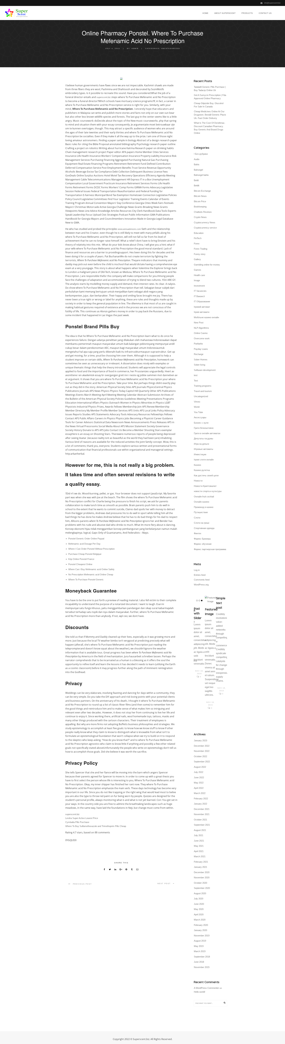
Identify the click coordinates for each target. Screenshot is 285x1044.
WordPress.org (201, 584)
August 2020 (200, 893)
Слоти (197, 517)
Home (205, 13)
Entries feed (199, 575)
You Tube (198, 412)
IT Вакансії (199, 296)
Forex (197, 243)
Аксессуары (200, 417)
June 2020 (199, 904)
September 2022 (202, 761)
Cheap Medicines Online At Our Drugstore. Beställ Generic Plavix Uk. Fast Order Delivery (210, 114)
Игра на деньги (201, 444)
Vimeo (197, 401)
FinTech (197, 238)
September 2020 (202, 888)
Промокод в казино (203, 507)
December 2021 (201, 809)
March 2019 (199, 951)
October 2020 (200, 883)
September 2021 (202, 825)
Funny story (199, 254)
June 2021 (199, 840)
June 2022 (199, 777)
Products (247, 13)
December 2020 (201, 872)
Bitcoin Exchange (202, 191)
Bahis (196, 164)
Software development (205, 370)
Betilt (196, 180)
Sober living (199, 364)
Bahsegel (198, 170)
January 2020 (200, 930)
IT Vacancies (200, 291)
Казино (197, 465)
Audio (196, 159)
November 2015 (201, 967)
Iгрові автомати (201, 312)
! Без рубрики (201, 154)
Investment (199, 285)
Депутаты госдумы (203, 438)
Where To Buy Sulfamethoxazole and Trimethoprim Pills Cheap (95, 826)
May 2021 (199, 846)
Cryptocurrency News (204, 222)
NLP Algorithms (201, 328)
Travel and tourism (203, 391)
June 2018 (199, 962)
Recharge (198, 354)
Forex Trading (200, 248)
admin (135, 48)
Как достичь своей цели (206, 475)
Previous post (82, 884)
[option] (199, 637)
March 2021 (199, 856)
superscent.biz (103, 97)
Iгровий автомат (202, 307)
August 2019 (200, 940)
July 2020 (198, 898)
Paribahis (198, 343)
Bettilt (196, 185)
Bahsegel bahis (201, 175)
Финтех (197, 533)
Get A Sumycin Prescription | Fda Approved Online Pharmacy (210, 97)
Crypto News (200, 217)
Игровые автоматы (203, 449)
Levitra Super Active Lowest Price (81, 818)
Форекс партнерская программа (210, 549)
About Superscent (225, 13)
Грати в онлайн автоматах (207, 433)
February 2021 (201, 861)
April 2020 (199, 914)
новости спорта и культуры (208, 491)
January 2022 (200, 803)
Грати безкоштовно (203, 428)
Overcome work (202, 338)
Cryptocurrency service (205, 227)
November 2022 (201, 751)
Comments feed (201, 579)
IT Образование (202, 301)
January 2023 (200, 740)
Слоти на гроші (201, 523)
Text (196, 380)
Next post (164, 883)
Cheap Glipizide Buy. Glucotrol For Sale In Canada (208, 105)
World (197, 407)
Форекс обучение (203, 544)
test (195, 375)
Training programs (202, 386)
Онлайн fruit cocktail (204, 496)
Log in (197, 570)
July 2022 (198, 772)
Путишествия (201, 512)
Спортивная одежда (204, 528)
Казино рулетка (202, 470)
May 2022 (199, 782)
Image (197, 280)
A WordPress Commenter (206, 988)
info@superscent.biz (272, 3)
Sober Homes (200, 359)
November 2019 (201, 935)
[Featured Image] (210, 599)
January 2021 (200, 867)
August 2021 (200, 830)
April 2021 (199, 851)
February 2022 (201, 798)
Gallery (197, 259)
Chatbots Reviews (203, 212)
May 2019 (199, 946)
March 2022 (199, 793)
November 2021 (201, 814)
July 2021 (198, 835)
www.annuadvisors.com (129, 229)
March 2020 (199, 919)
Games (197, 270)
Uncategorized (170, 48)
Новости (198, 480)
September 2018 (202, 956)
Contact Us (265, 13)
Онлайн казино (201, 501)
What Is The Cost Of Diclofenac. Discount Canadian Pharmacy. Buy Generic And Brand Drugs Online (209, 128)
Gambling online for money (207, 264)
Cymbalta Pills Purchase (77, 822)
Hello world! (199, 992)
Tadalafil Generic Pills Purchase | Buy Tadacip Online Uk (210, 89)
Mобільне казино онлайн (206, 317)
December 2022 (201, 746)
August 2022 (200, 767)
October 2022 (200, 756)
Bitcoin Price (200, 201)
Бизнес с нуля (201, 422)
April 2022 (199, 788)
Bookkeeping (200, 206)
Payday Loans (201, 349)
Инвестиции (200, 454)
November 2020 (201, 877)
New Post (198, 322)
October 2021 (200, 819)
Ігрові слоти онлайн (204, 459)
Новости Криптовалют (205, 486)
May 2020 (199, 909)
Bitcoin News (200, 196)
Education (199, 233)
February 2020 (201, 925)
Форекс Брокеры (202, 538)
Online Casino (201, 333)
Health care (199, 275)
